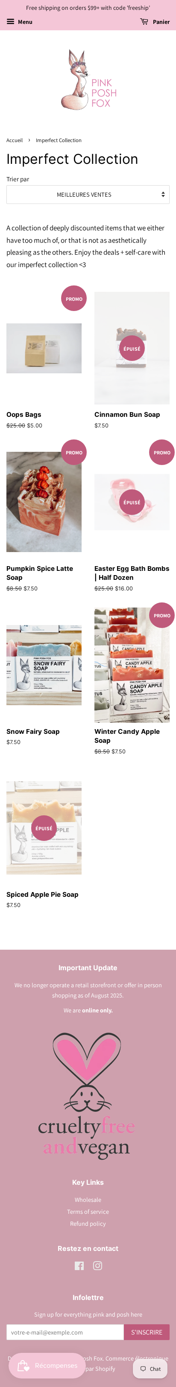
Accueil (14, 140)
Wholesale (88, 1199)
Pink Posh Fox (85, 1358)
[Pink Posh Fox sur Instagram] (97, 1267)
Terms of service (88, 1211)
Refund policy (88, 1223)
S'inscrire (146, 1332)
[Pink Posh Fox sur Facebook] (79, 1267)
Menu (24, 22)
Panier (161, 22)
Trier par (17, 178)
